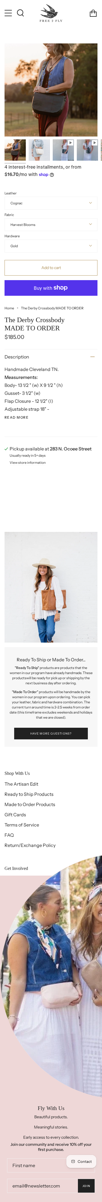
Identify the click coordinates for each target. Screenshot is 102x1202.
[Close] (93, 884)
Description (17, 357)
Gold (14, 246)
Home (9, 308)
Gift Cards (15, 814)
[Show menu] (9, 13)
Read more (17, 417)
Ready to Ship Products (29, 794)
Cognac (16, 203)
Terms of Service (22, 825)
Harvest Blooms (22, 225)
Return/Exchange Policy (30, 845)
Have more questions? (51, 733)
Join (86, 1186)
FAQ (9, 835)
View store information (28, 463)
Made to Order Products (30, 804)
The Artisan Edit (21, 784)
